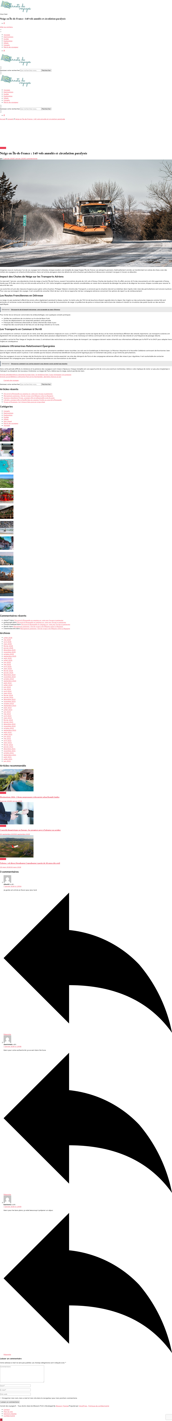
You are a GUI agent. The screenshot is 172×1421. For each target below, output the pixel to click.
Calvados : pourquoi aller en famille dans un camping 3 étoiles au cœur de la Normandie (33, 400)
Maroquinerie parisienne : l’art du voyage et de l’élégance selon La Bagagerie (28, 396)
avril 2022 (7, 740)
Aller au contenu (6, 27)
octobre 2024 (9, 679)
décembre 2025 (9, 650)
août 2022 (8, 732)
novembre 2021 (10, 751)
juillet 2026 (8, 638)
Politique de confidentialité (98, 1406)
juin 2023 (7, 712)
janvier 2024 (8, 697)
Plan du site (8, 1412)
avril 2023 (7, 716)
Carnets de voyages (11, 380)
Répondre (7, 1034)
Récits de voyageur (11, 47)
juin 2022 (7, 736)
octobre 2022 (9, 728)
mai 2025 (7, 664)
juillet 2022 (8, 734)
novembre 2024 (10, 677)
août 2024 (8, 683)
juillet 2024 (8, 685)
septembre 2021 (10, 755)
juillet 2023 (8, 710)
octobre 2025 (9, 654)
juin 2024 (7, 687)
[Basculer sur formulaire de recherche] (0, 67)
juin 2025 (7, 662)
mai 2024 (7, 689)
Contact (7, 1410)
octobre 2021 (9, 753)
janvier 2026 (8, 648)
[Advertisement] (86, 133)
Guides (6, 39)
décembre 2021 (9, 749)
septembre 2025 (10, 656)
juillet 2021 (8, 759)
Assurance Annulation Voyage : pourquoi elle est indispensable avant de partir (29, 398)
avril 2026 (7, 642)
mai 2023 (7, 714)
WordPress (83, 1406)
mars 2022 (8, 743)
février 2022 (8, 745)
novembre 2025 (10, 652)
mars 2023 (8, 718)
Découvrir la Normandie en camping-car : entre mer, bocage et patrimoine (28, 394)
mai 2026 (7, 640)
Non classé (8, 421)
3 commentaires (31, 158)
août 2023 (8, 708)
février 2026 (8, 646)
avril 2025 (7, 666)
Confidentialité (9, 1416)
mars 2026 (8, 644)
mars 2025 (8, 668)
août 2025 (8, 658)
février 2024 (8, 695)
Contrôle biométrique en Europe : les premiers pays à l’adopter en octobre (30, 830)
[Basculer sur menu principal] (0, 29)
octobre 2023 (9, 703)
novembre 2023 (10, 701)
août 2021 (8, 757)
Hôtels (6, 43)
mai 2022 (7, 738)
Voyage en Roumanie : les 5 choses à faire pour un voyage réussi (24, 402)
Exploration (8, 41)
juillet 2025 (8, 660)
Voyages (7, 35)
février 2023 (8, 720)
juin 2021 (7, 761)
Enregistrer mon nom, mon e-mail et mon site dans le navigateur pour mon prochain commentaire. (39, 1398)
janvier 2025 (8, 673)
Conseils (7, 45)
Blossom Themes (62, 1406)
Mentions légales (10, 1414)
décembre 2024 (9, 675)
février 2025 (8, 671)
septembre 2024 (10, 681)
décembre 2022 (9, 724)
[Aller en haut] (1, 1419)
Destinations (8, 37)
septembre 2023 (10, 706)
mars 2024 (8, 693)
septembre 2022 (10, 730)
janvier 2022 (8, 747)
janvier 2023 (8, 722)
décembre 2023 (9, 699)
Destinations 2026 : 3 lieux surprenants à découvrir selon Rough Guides (29, 797)
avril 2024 (7, 691)
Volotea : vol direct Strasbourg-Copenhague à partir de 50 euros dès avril (30, 863)
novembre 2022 (10, 726)
